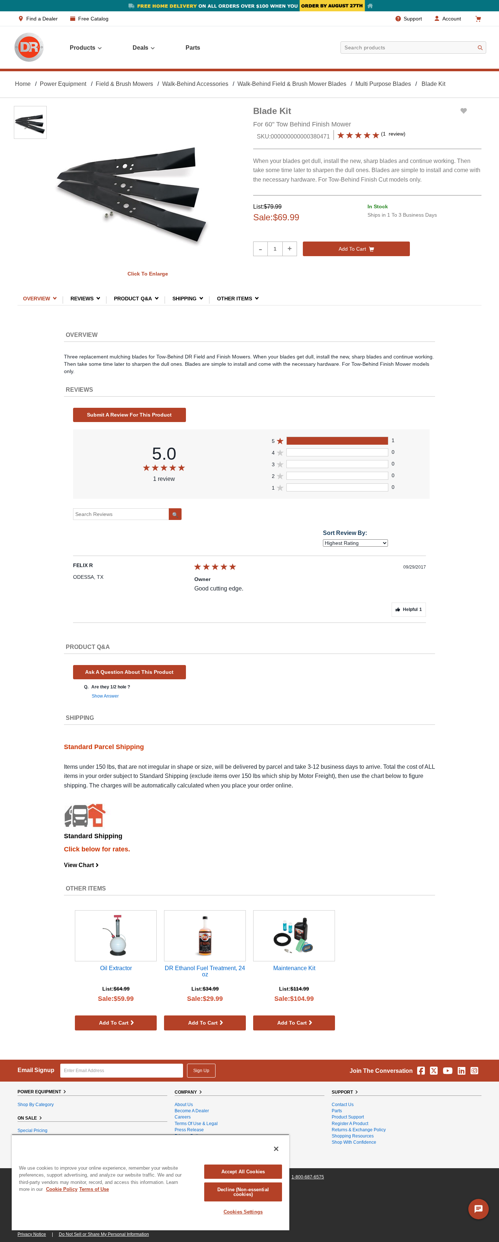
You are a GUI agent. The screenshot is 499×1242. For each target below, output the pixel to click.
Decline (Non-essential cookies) (243, 1192)
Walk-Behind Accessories (195, 84)
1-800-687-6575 (308, 1177)
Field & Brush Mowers (124, 84)
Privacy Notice (32, 1234)
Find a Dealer (42, 19)
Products (82, 48)
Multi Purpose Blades (383, 84)
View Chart (81, 865)
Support (413, 19)
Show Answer (105, 696)
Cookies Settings (243, 1212)
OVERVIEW (36, 298)
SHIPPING (184, 298)
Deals (140, 48)
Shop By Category (36, 1104)
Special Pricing (32, 1130)
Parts (337, 1110)
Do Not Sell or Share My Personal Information (104, 1234)
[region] (150, 1182)
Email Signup (36, 1070)
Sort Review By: (345, 533)
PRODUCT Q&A (133, 298)
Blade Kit (433, 84)
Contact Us (343, 1104)
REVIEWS (82, 298)
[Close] (276, 1149)
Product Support (348, 1117)
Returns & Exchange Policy (359, 1129)
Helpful (412, 609)
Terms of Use (94, 1189)
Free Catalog (93, 19)
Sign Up (201, 1070)
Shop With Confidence (354, 1142)
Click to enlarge (147, 274)
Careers (183, 1117)
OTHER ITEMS (234, 298)
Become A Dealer (192, 1110)
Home (23, 84)
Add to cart (352, 249)
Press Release (189, 1129)
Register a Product (350, 1123)
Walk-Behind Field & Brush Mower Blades (291, 84)
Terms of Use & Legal (196, 1123)
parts (193, 48)
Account (451, 19)
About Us (184, 1104)
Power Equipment (63, 84)
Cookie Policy (61, 1189)
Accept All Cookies (243, 1171)
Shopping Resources (353, 1136)
